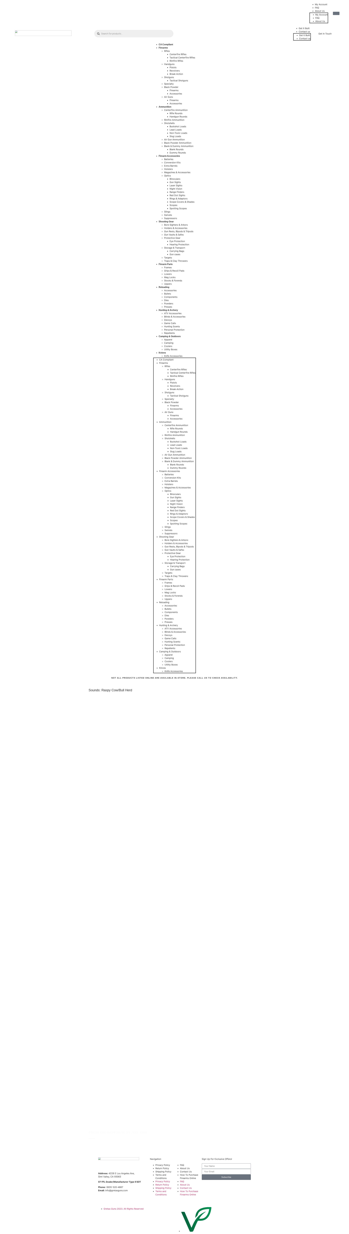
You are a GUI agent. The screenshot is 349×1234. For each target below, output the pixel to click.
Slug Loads (175, 136)
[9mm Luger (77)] (104, 750)
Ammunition (165, 107)
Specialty (169, 83)
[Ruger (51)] (107, 778)
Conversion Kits (172, 162)
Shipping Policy (163, 1171)
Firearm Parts (166, 264)
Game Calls (170, 323)
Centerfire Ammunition (176, 110)
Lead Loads (176, 129)
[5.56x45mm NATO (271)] (104, 745)
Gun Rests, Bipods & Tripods (178, 231)
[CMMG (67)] (107, 773)
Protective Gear (172, 238)
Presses (168, 306)
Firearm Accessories (169, 156)
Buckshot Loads (178, 126)
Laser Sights (176, 185)
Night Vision (176, 188)
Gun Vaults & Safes (174, 234)
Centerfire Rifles (178, 54)
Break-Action (176, 74)
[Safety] (109, 931)
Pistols (173, 67)
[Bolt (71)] (104, 857)
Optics (167, 175)
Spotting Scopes (178, 208)
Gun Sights (175, 182)
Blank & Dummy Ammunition (178, 146)
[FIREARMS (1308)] (113, 714)
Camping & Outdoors (170, 336)
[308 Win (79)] (104, 748)
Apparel (168, 339)
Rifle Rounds (176, 113)
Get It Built (304, 28)
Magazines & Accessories (177, 172)
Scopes (173, 205)
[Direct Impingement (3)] (104, 860)
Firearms (163, 48)
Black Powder (171, 87)
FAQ (317, 7)
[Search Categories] (113, 711)
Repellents (169, 333)
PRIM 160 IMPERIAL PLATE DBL (118, 1132)
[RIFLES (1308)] (113, 716)
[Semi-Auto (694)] (104, 854)
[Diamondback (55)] (107, 775)
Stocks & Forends (173, 280)
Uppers (168, 283)
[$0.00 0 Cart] (336, 13)
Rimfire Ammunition (174, 119)
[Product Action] (104, 851)
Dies (166, 300)
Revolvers (175, 70)
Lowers (168, 274)
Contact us (304, 31)
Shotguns (169, 77)
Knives (162, 353)
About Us (320, 11)
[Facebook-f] (101, 1200)
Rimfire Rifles (176, 60)
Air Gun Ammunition (174, 139)
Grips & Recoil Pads (174, 270)
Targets (168, 257)
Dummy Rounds (178, 152)
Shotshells (169, 123)
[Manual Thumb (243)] (109, 934)
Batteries (168, 159)
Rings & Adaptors (178, 198)
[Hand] (101, 820)
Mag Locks (169, 277)
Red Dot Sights (177, 195)
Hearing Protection (179, 244)
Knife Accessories (173, 356)
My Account (321, 4)
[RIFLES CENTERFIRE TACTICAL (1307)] (113, 719)
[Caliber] (104, 742)
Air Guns (168, 97)
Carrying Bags (177, 251)
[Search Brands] (107, 770)
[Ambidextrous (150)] (109, 937)
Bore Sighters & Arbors (176, 224)
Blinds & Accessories (174, 316)
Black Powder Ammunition (177, 142)
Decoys (168, 320)
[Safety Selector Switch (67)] (109, 940)
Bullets (167, 293)
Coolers (168, 346)
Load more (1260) (100, 1151)
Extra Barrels (170, 165)
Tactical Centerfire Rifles (182, 57)
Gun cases (175, 254)
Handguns (169, 64)
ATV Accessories (172, 313)
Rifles (167, 51)
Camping (168, 342)
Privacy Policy (162, 1165)
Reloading (164, 287)
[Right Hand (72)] (101, 829)
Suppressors (170, 218)
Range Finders (177, 192)
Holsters (168, 169)
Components (170, 297)
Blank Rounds (176, 149)
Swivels (168, 215)
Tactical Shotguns (179, 80)
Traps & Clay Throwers (176, 260)
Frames (168, 267)
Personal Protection (174, 329)
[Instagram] (21, 12)
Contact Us (186, 1171)
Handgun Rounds (178, 116)
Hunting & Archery (168, 310)
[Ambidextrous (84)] (101, 826)
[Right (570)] (101, 823)
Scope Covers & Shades (182, 201)
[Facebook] (13, 12)
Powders (168, 303)
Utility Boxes (170, 349)
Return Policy (162, 1168)
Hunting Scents (172, 326)
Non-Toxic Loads (178, 133)
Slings (167, 211)
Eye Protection (177, 241)
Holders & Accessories (175, 228)
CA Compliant (166, 44)
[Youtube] (29, 12)
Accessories (176, 93)
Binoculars (175, 178)
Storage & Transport (174, 247)
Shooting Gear (166, 221)
